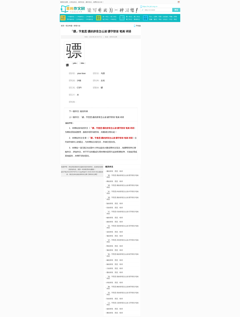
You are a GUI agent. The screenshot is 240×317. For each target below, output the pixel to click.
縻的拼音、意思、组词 (114, 313)
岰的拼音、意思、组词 (114, 218)
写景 (160, 17)
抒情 (175, 17)
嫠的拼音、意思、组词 (114, 171)
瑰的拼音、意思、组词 (114, 236)
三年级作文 (89, 17)
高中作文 (89, 2)
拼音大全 (77, 26)
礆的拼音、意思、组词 (114, 309)
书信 (160, 19)
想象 (150, 19)
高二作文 (137, 17)
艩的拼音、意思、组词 (114, 181)
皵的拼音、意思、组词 (114, 203)
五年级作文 (80, 19)
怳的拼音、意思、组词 (114, 208)
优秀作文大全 (97, 2)
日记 (170, 19)
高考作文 (137, 19)
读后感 (165, 17)
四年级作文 (70, 19)
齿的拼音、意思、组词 (114, 232)
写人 (150, 17)
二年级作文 (80, 17)
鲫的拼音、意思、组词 (114, 260)
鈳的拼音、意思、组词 (114, 282)
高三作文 (129, 19)
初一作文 (106, 17)
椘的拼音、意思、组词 (114, 272)
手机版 (138, 26)
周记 (175, 19)
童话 (155, 19)
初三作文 (106, 19)
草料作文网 (64, 2)
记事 (155, 17)
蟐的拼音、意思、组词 (114, 246)
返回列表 (84, 111)
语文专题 (69, 26)
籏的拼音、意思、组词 (114, 250)
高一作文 (129, 17)
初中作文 (81, 2)
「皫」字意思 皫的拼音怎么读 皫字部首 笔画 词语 (102, 117)
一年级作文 (70, 17)
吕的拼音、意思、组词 (114, 268)
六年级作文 (89, 19)
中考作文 (113, 19)
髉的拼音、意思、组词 (114, 264)
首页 (62, 26)
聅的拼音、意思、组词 (114, 299)
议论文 (165, 19)
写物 (170, 17)
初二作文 (113, 17)
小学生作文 (73, 2)
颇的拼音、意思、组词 (114, 222)
